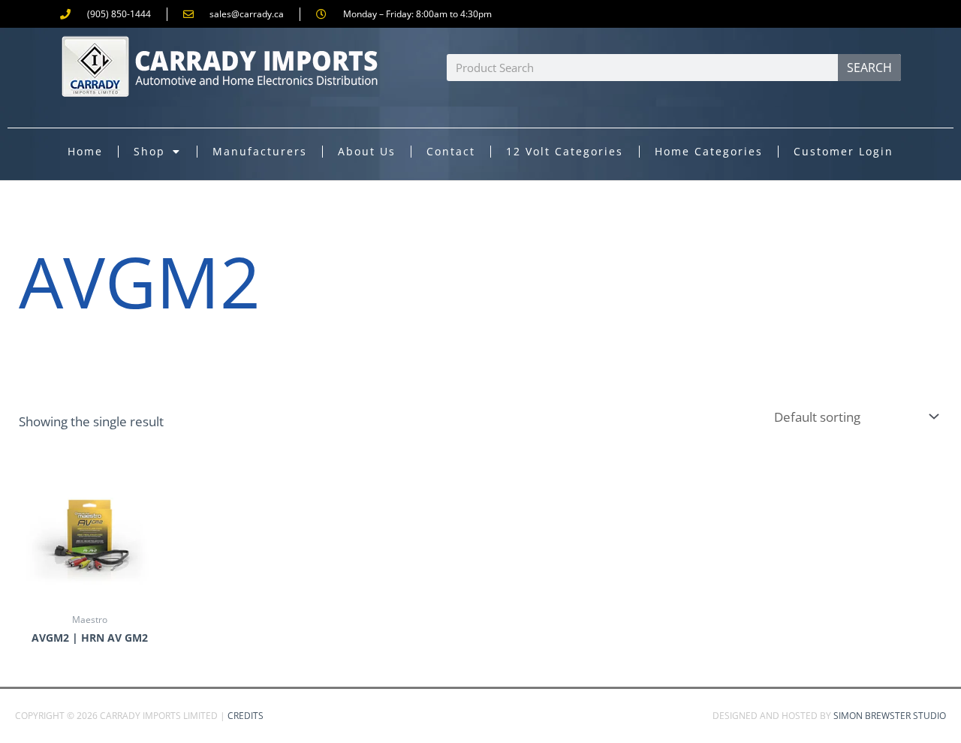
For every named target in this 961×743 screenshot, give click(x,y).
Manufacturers (259, 151)
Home (85, 151)
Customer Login (843, 151)
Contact (450, 151)
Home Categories (709, 151)
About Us (367, 151)
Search (869, 67)
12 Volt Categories (564, 151)
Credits (245, 715)
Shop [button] (149, 151)
